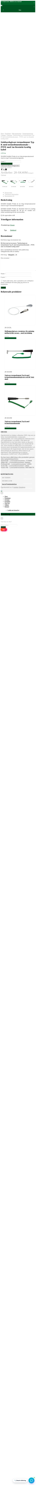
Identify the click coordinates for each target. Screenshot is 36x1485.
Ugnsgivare (27, 507)
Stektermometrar (27, 701)
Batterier (23, 957)
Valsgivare (26, 521)
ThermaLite (27, 819)
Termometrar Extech (23, 881)
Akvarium (27, 720)
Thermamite (27, 824)
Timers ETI (24, 1454)
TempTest (27, 810)
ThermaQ (27, 843)
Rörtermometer (28, 696)
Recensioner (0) (9, 196)
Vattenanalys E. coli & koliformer (24, 1435)
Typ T (25, 474)
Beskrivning (8, 192)
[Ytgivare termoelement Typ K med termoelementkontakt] (14, 181)
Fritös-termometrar (27, 668)
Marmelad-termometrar (27, 691)
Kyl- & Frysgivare (27, 488)
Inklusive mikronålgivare (25, 625)
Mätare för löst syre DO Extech (23, 218)
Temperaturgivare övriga (23, 530)
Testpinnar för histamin (23, 1302)
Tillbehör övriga (24, 895)
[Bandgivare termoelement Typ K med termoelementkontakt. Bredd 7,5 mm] (5, 181)
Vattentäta (27, 578)
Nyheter (20, 1459)
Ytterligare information (11, 194)
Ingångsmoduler (27, 1085)
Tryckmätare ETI (24, 933)
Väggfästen (27, 1037)
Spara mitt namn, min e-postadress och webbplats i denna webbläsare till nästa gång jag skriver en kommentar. (17, 282)
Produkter (19, 14)
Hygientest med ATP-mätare (24, 1331)
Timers (22, 1440)
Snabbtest (24, 1298)
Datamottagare (28, 1118)
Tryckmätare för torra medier (26, 924)
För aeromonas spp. (25, 1345)
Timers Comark (23, 1444)
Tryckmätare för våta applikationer (25, 928)
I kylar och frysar (24, 246)
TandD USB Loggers (25, 1146)
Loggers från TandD (23, 985)
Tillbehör (27, 559)
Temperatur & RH (26, 1255)
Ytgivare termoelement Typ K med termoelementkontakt (17, 422)
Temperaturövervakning (21, 976)
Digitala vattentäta (26, 573)
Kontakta (20, 1463)
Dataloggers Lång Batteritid (27, 1113)
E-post (3, 277)
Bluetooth (25, 564)
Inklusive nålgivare (26, 630)
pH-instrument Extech (24, 161)
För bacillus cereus (25, 1350)
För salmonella (26, 1402)
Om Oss (20, 1468)
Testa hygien (21, 1307)
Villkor (20, 1473)
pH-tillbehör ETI (23, 175)
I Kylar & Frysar (23, 242)
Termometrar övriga (23, 890)
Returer (20, 1478)
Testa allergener (21, 1288)
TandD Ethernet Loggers (25, 1042)
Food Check (27, 753)
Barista (28, 663)
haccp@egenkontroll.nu (9, 484)
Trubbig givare (28, 459)
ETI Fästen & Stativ (25, 867)
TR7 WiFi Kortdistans (26, 1193)
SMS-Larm (24, 1227)
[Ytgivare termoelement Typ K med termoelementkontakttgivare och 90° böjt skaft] (22, 181)
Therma (28, 815)
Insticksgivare (26, 284)
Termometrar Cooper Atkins (23, 620)
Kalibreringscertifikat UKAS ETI (24, 275)
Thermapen (27, 829)
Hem (20, 10)
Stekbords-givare (27, 455)
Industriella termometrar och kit (25, 592)
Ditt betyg (4, 255)
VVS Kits (27, 862)
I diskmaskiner (24, 237)
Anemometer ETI (24, 952)
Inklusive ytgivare (26, 635)
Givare (27, 1023)
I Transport (24, 256)
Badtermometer (27, 658)
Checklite (23, 1317)
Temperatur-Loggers (23, 1236)
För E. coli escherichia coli (25, 1359)
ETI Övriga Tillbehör (25, 871)
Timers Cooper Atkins (24, 1449)
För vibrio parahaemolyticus (25, 1421)
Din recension (5, 258)
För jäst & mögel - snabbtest (26, 1373)
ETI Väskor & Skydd (25, 876)
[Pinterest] (6, 170)
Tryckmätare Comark (24, 905)
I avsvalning (23, 232)
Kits (26, 1250)
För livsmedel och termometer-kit (26, 583)
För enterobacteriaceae (25, 1364)
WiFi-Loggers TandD (23, 1283)
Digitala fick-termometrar (26, 568)
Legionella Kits (28, 791)
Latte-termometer (25, 639)
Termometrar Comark (24, 549)
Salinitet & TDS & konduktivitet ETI (24, 199)
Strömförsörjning (27, 1009)
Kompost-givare (27, 431)
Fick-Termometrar (28, 748)
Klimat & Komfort (27, 781)
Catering (27, 729)
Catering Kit (27, 734)
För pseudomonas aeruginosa (25, 1397)
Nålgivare (27, 497)
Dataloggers (27, 999)
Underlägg (24, 971)
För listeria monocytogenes (25, 1392)
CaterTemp (28, 739)
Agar (23, 1312)
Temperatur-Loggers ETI (24, 1246)
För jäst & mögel (25, 1369)
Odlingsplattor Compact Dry (23, 1340)
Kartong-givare (28, 478)
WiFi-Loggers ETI (24, 1274)
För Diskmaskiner (28, 758)
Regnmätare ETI (23, 961)
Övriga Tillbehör (27, 1004)
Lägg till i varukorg (10, 338)
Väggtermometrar (27, 710)
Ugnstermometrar (27, 706)
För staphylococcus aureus (25, 1407)
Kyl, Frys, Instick (26, 545)
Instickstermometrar (27, 673)
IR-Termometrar (27, 767)
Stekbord (13, 230)
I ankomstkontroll (24, 227)
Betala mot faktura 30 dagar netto (10, 165)
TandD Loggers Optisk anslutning (26, 1070)
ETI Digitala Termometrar (26, 715)
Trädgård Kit (27, 848)
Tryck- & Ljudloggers (24, 1269)
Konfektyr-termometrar (27, 682)
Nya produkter (22, 942)
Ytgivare (27, 469)
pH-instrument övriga (24, 166)
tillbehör (26, 909)
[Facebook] (2, 170)
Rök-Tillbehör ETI (24, 966)
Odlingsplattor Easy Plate (24, 1425)
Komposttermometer (27, 677)
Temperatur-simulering (26, 294)
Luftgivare (25, 289)
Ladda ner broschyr (13, 510)
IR (29, 838)
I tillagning (24, 251)
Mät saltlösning (22, 190)
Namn (3, 273)
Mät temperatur (22, 223)
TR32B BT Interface (25, 1174)
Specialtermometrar (27, 805)
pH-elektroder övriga (23, 152)
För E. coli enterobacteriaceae (25, 1354)
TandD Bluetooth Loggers (26, 1013)
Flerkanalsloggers (24, 980)
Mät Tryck (22, 900)
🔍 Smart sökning (20, 1480)
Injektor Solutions (19, 487)
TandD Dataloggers (25, 1241)
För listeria (26, 1388)
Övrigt (22, 947)
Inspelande (26, 886)
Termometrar (23, 535)
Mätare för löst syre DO (23, 213)
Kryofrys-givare (27, 483)
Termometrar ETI (24, 649)
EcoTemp (27, 744)
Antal (2, 161)
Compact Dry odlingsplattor (23, 1321)
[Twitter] (4, 170)
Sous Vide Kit (27, 800)
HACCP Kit (27, 763)
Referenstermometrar (26, 644)
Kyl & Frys (28, 687)
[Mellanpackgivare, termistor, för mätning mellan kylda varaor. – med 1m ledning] (31, 181)
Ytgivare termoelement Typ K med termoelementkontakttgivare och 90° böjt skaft (19, 377)
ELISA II (23, 1293)
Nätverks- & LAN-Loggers (24, 1222)
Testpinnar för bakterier (23, 1430)
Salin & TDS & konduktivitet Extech (24, 194)
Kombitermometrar (26, 540)
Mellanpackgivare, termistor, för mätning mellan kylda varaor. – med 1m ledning (19, 332)
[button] (31, 1480)
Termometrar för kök (25, 616)
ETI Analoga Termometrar (26, 654)
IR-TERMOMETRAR (26, 554)
